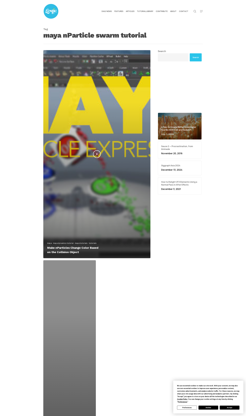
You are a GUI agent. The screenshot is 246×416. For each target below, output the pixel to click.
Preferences (187, 408)
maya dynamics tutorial (63, 243)
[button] (201, 11)
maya (49, 243)
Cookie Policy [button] (182, 399)
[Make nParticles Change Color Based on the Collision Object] (97, 154)
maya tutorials (81, 243)
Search (162, 51)
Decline (208, 408)
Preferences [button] (182, 402)
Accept (229, 408)
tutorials (92, 243)
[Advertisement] (180, 87)
